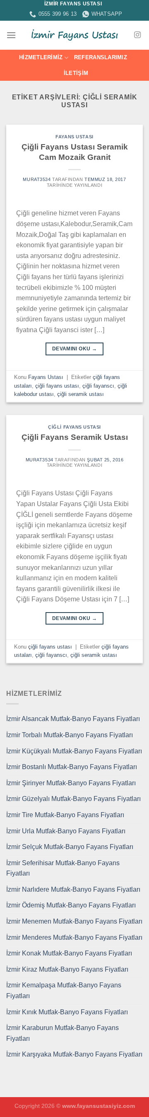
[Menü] (11, 35)
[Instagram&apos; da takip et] (137, 35)
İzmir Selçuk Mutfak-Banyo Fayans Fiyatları (69, 846)
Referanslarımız (100, 57)
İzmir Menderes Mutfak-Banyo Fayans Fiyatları (74, 937)
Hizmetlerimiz (40, 57)
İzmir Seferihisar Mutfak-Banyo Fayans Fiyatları (63, 868)
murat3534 (36, 179)
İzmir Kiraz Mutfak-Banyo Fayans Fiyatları (67, 969)
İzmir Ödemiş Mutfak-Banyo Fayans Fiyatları (71, 905)
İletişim (76, 73)
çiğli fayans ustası (57, 386)
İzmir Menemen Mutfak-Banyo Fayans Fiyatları (74, 921)
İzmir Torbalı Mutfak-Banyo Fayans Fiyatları (69, 734)
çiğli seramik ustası (80, 394)
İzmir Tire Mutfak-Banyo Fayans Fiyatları (65, 814)
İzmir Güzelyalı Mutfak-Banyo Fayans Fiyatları (73, 798)
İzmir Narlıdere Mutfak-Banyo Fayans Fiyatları (73, 889)
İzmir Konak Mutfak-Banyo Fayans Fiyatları (69, 953)
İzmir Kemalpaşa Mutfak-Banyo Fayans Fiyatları (63, 990)
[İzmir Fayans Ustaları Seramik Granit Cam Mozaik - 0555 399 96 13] (74, 35)
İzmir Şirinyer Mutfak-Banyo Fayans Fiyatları (71, 782)
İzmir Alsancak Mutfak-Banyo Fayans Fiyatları (73, 718)
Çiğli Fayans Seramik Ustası (75, 437)
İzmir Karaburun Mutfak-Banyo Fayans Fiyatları (62, 1033)
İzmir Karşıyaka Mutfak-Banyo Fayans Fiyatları (74, 1054)
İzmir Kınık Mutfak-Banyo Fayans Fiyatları (67, 1012)
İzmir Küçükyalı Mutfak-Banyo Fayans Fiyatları (74, 751)
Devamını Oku (74, 349)
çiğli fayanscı (98, 386)
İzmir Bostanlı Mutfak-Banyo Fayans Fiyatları (71, 766)
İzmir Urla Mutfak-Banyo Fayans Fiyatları (65, 831)
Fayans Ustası (74, 136)
